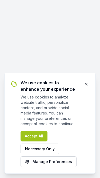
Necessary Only (40, 149)
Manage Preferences (52, 161)
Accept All (34, 136)
